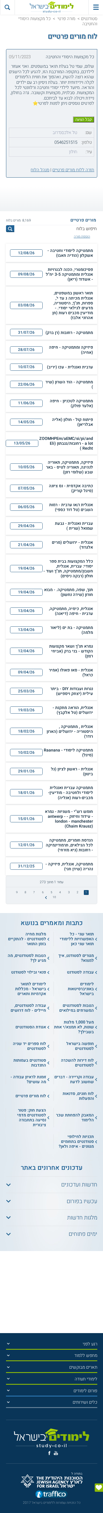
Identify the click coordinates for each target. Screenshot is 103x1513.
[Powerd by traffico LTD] (51, 1495)
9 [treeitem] (17, 892)
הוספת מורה (82, 236)
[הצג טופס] (99, 1487)
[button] (51, 253)
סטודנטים (89, 18)
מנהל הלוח (40, 170)
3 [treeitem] (69, 892)
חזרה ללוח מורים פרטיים (73, 170)
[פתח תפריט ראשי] (95, 7)
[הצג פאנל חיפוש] (7, 7)
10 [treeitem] (54, 897)
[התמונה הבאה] (45, 897)
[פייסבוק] (49, 1453)
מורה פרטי (66, 18)
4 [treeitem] (60, 892)
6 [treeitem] (43, 892)
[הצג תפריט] (8, 1343)
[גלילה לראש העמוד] (99, 1499)
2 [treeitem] (77, 892)
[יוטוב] (56, 1453)
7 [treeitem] (34, 892)
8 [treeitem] (25, 892)
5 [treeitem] (51, 892)
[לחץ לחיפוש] (10, 228)
